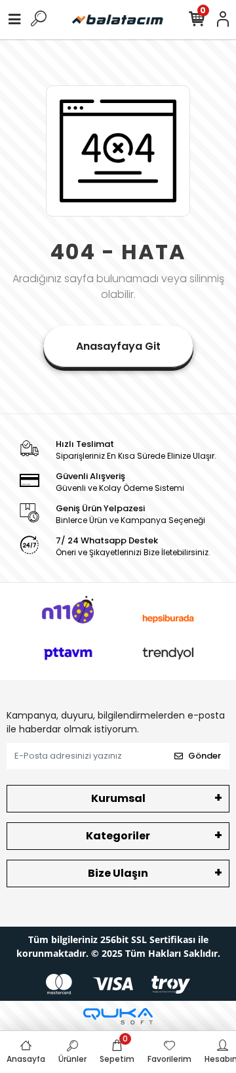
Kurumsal (118, 798)
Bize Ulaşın (118, 873)
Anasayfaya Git (118, 346)
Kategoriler (118, 835)
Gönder (204, 755)
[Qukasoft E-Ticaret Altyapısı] (118, 1016)
